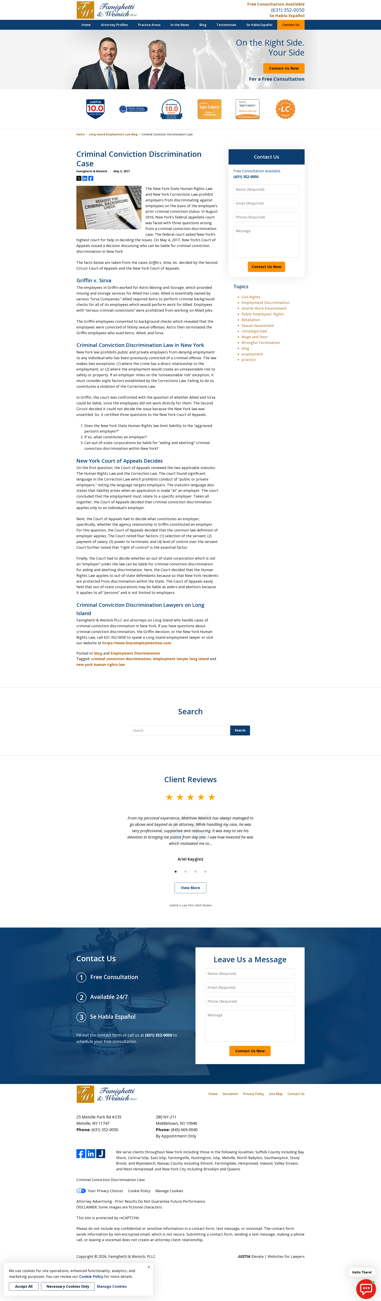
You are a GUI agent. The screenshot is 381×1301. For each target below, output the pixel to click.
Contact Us (290, 25)
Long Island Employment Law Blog (113, 134)
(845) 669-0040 (184, 1129)
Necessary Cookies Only (67, 1286)
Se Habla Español (287, 15)
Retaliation (250, 319)
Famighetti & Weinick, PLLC (131, 1256)
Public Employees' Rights (262, 314)
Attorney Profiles (114, 25)
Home (86, 25)
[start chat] (366, 1289)
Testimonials (226, 25)
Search (240, 730)
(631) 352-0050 (288, 10)
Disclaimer (230, 1094)
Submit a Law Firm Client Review (191, 905)
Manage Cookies (169, 1190)
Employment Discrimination (135, 653)
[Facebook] (80, 1153)
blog (98, 653)
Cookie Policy (139, 1190)
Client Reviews (190, 779)
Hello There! (362, 1272)
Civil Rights (250, 297)
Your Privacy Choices (105, 1190)
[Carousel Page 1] (176, 872)
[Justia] (100, 1153)
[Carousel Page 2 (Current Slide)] (185, 872)
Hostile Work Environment (264, 308)
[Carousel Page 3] (195, 872)
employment (252, 354)
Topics (241, 286)
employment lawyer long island (181, 658)
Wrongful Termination (260, 342)
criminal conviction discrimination (121, 658)
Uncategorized (254, 331)
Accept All (24, 1286)
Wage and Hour (254, 336)
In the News (180, 25)
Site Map (276, 1094)
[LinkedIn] (90, 1153)
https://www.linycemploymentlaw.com (136, 642)
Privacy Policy (253, 1094)
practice (248, 359)
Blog (202, 25)
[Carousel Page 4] (205, 872)
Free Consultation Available (276, 4)
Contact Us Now (284, 68)
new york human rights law (100, 664)
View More (190, 887)
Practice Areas (149, 25)
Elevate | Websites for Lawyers (271, 1256)
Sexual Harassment (257, 325)
